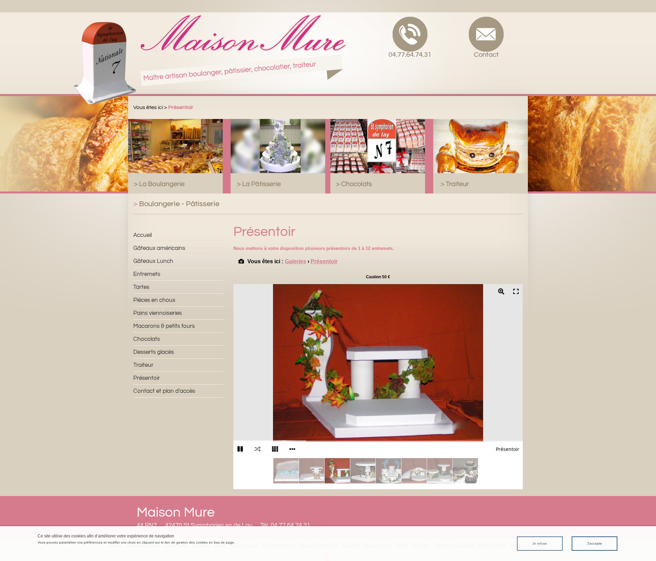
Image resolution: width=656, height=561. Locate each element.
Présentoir (146, 378)
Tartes (141, 287)
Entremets (146, 274)
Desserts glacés (153, 352)
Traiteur (143, 365)
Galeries (295, 261)
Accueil (142, 235)
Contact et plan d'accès (164, 391)
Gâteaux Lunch (153, 261)
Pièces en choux (154, 300)
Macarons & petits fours (164, 326)
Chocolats (146, 339)
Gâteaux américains (159, 248)
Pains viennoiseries (157, 313)
